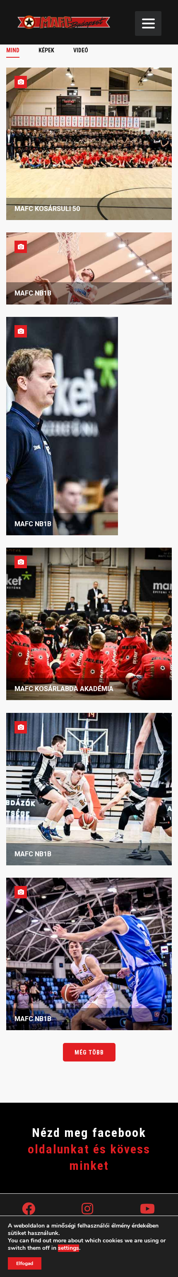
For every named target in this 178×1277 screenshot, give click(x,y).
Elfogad (24, 1263)
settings (68, 1248)
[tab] (17, 50)
